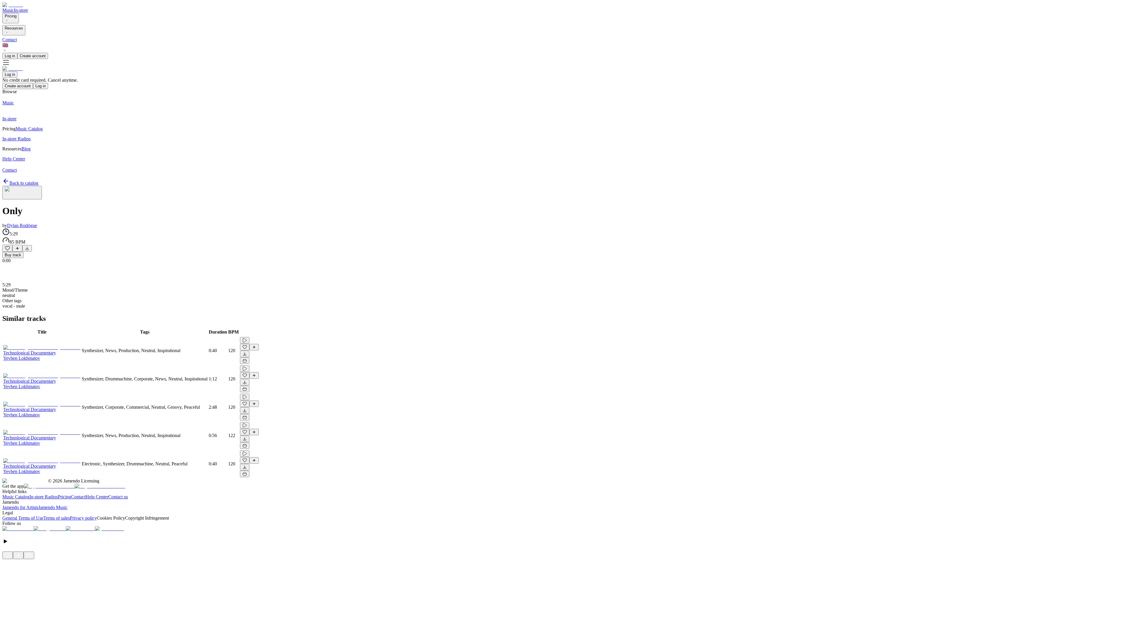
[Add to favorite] (7, 248)
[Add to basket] (244, 360)
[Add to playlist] (17, 248)
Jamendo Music (53, 507)
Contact (9, 39)
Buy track (13, 255)
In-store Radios (43, 496)
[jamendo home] (12, 4)
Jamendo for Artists (20, 507)
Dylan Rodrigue (22, 225)
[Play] (22, 192)
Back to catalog (23, 182)
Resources (14, 28)
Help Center (96, 496)
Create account (33, 56)
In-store (21, 10)
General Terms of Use (22, 518)
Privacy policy (83, 518)
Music (8, 10)
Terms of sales (56, 518)
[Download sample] (27, 248)
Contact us (118, 496)
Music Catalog (15, 496)
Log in (10, 56)
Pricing (11, 16)
